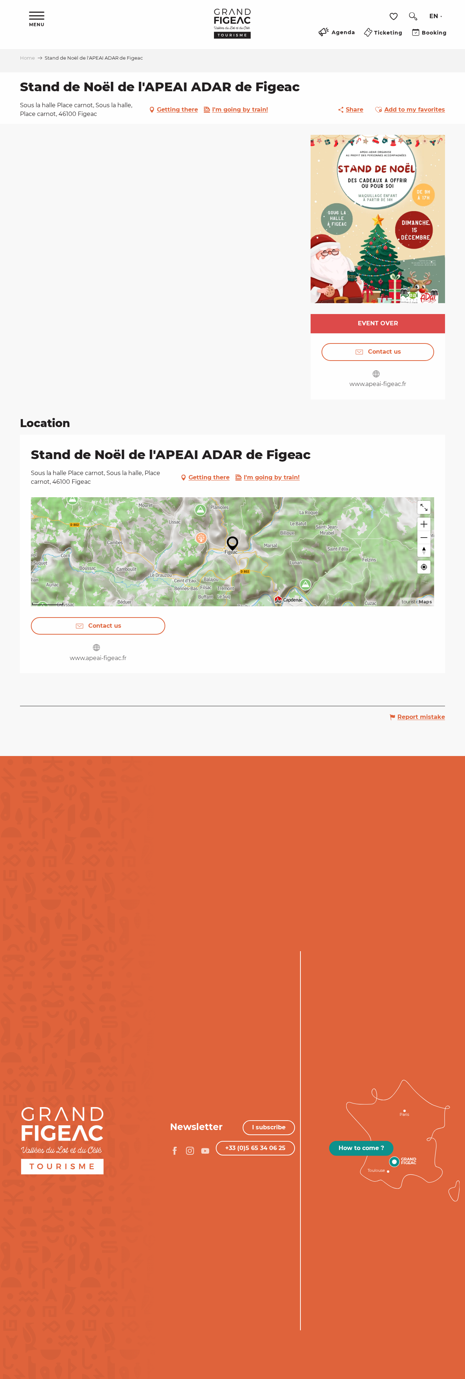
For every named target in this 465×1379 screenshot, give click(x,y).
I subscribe (269, 1127)
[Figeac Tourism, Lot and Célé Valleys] (232, 29)
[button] (413, 16)
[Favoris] (394, 16)
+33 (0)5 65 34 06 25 (255, 1148)
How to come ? (361, 1148)
